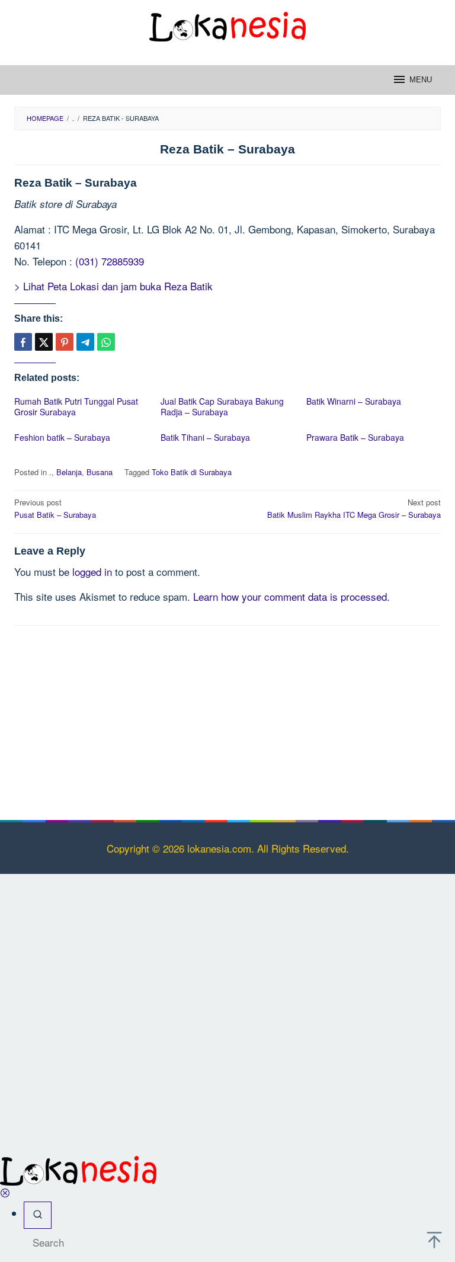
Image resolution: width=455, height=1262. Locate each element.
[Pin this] (64, 342)
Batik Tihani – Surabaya (205, 437)
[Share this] (23, 342)
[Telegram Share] (85, 342)
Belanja (69, 472)
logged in (92, 571)
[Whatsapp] (106, 342)
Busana (99, 472)
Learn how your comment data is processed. (291, 596)
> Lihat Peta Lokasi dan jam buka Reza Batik (113, 285)
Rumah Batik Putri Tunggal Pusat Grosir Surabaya (76, 406)
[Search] (38, 1215)
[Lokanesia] (227, 24)
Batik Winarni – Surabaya (353, 401)
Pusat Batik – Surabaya (55, 508)
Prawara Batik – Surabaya (355, 437)
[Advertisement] (227, 720)
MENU (420, 79)
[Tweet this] (44, 342)
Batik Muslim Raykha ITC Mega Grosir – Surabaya (354, 508)
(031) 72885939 (109, 261)
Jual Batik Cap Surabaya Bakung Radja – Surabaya (222, 406)
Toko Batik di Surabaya (192, 472)
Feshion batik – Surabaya (62, 437)
